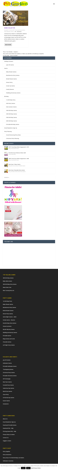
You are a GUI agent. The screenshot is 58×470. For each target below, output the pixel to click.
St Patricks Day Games (8, 397)
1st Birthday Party (10, 100)
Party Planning (8, 131)
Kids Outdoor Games (11, 107)
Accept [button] (23, 468)
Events (6, 68)
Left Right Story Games (9, 345)
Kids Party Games (10, 103)
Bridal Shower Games (11, 79)
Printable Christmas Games (9, 375)
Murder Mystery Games (8, 329)
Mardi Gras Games (7, 391)
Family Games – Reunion (9, 320)
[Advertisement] (29, 255)
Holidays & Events (8, 61)
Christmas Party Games (9, 372)
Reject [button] (28, 468)
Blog (9, 148)
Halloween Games (7, 363)
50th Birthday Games (11, 117)
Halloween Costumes (8, 461)
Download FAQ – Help (8, 428)
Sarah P (7, 30)
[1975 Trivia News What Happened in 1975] (6, 148)
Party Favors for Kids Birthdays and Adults (13, 457)
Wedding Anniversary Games (13, 93)
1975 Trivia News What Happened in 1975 (19, 147)
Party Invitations (7, 454)
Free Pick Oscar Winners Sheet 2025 (17, 152)
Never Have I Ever (7, 287)
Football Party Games (8, 385)
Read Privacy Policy (36, 468)
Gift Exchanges (6, 378)
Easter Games (6, 400)
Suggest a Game (7, 440)
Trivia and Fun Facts (15, 148)
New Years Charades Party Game (17, 170)
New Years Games (14, 165)
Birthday (6, 96)
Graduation (6, 404)
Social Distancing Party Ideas (13, 135)
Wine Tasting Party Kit (8, 290)
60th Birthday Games (11, 121)
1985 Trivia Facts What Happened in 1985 (19, 158)
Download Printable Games (9, 425)
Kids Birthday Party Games (9, 323)
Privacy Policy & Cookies (9, 434)
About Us (5, 419)
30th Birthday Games (11, 110)
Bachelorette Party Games (12, 75)
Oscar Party (11, 154)
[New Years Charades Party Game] (6, 171)
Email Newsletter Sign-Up (10, 128)
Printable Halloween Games (9, 366)
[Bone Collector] (15, 18)
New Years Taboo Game (14, 164)
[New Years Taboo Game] (6, 165)
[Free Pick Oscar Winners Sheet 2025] (6, 154)
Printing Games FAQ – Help (9, 431)
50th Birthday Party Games (9, 284)
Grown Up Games (10, 86)
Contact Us (5, 437)
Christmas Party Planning (12, 138)
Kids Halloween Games (9, 31)
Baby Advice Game (7, 281)
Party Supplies (6, 451)
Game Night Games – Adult (9, 317)
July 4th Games (10, 65)
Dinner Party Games (8, 313)
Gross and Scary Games (20, 30)
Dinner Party (9, 82)
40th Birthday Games (11, 114)
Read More (8, 44)
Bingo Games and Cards (9, 338)
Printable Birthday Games (12, 124)
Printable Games (22, 165)
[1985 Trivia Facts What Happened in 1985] (6, 159)
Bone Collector (9, 28)
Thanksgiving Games (8, 369)
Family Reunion (10, 89)
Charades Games (14, 171)
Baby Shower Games (11, 72)
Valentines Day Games (8, 388)
